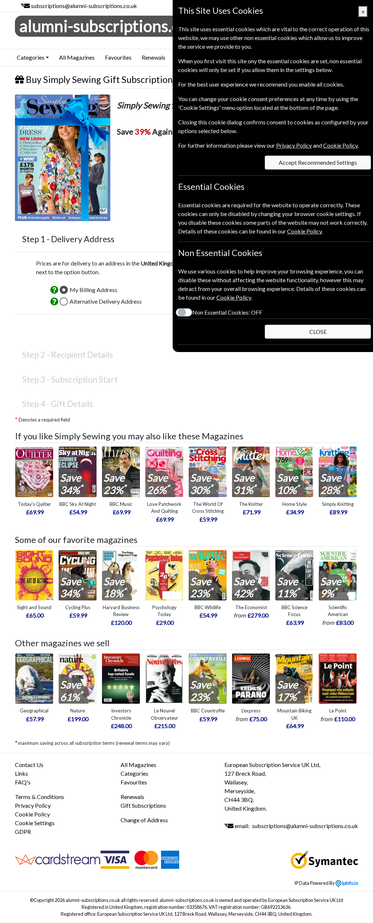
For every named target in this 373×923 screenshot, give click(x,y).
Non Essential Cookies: (227, 312)
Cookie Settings (35, 822)
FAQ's (23, 782)
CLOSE (318, 331)
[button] (54, 290)
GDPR (23, 831)
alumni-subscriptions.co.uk (114, 25)
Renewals (153, 57)
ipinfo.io (349, 883)
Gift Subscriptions (143, 805)
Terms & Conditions (39, 796)
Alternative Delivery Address (106, 301)
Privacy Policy (33, 805)
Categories (134, 773)
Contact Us (29, 764)
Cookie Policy (32, 814)
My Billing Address (93, 289)
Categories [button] (30, 57)
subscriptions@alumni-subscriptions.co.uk (84, 5)
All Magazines (77, 57)
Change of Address (144, 819)
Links (21, 773)
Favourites (118, 57)
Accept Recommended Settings (318, 162)
